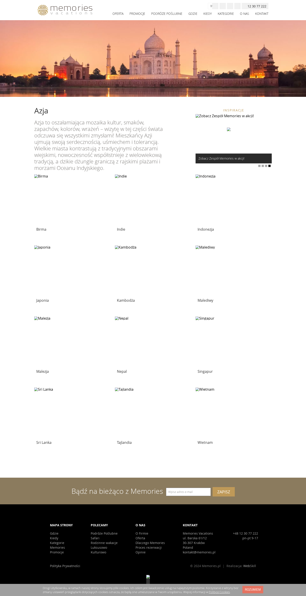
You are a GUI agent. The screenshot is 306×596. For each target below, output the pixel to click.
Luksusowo (99, 547)
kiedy (207, 13)
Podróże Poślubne (104, 533)
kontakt (261, 13)
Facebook (223, 6)
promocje (137, 13)
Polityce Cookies (219, 592)
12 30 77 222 (257, 6)
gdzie (192, 13)
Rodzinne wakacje (104, 543)
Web (249, 566)
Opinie (141, 552)
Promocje (57, 552)
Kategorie (57, 543)
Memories (57, 547)
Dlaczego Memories (150, 543)
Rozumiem (253, 589)
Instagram (230, 6)
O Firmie (142, 533)
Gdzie (54, 533)
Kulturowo (98, 552)
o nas (244, 13)
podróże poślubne (166, 13)
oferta (117, 13)
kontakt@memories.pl (199, 552)
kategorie (226, 13)
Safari (95, 538)
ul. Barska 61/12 (195, 538)
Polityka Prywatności (65, 566)
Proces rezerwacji (149, 547)
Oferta (140, 538)
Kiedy (54, 538)
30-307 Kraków (194, 543)
